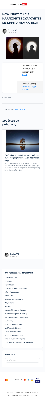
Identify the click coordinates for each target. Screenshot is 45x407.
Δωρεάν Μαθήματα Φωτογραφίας (17, 317)
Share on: (6, 97)
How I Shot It (20, 109)
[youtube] (27, 401)
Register (25, 75)
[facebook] (19, 401)
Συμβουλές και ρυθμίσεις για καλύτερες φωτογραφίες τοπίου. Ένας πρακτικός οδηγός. (22, 158)
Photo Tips (9, 296)
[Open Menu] (3, 4)
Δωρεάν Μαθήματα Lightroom (16, 310)
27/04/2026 (14, 256)
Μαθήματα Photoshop (13, 332)
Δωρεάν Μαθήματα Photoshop (16, 314)
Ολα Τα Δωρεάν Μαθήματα (15, 339)
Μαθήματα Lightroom (13, 328)
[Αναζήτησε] (34, 4)
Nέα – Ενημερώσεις (12, 292)
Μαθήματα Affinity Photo (14, 324)
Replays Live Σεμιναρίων (14, 299)
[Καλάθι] (40, 4)
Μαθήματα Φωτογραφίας (14, 335)
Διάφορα (8, 306)
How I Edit (8, 281)
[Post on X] (16, 97)
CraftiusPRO (12, 30)
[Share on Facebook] (13, 97)
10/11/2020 (12, 33)
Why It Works (9, 303)
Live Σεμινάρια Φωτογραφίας (16, 288)
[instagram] (23, 401)
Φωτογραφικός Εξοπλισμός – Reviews (19, 342)
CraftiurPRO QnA (11, 278)
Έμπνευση (8, 321)
